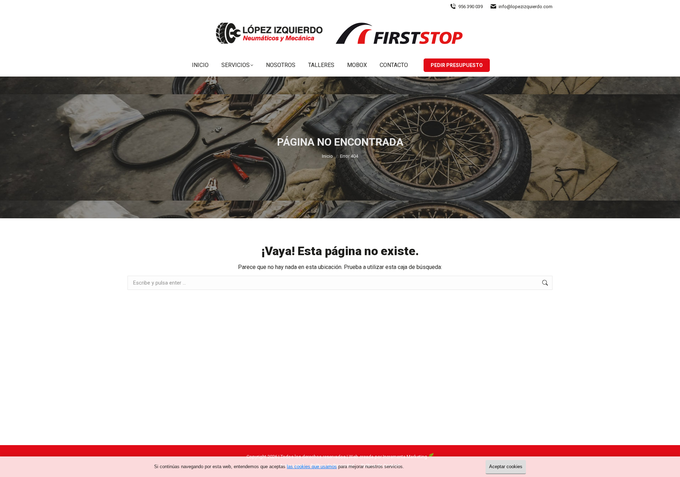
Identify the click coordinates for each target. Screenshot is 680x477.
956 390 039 (470, 6)
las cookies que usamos (312, 466)
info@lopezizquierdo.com (525, 6)
